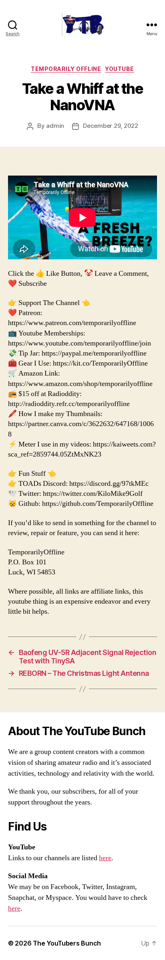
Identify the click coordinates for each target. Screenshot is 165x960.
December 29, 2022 (110, 125)
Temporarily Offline (66, 68)
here (105, 858)
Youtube (119, 68)
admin (55, 125)
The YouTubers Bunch (67, 943)
